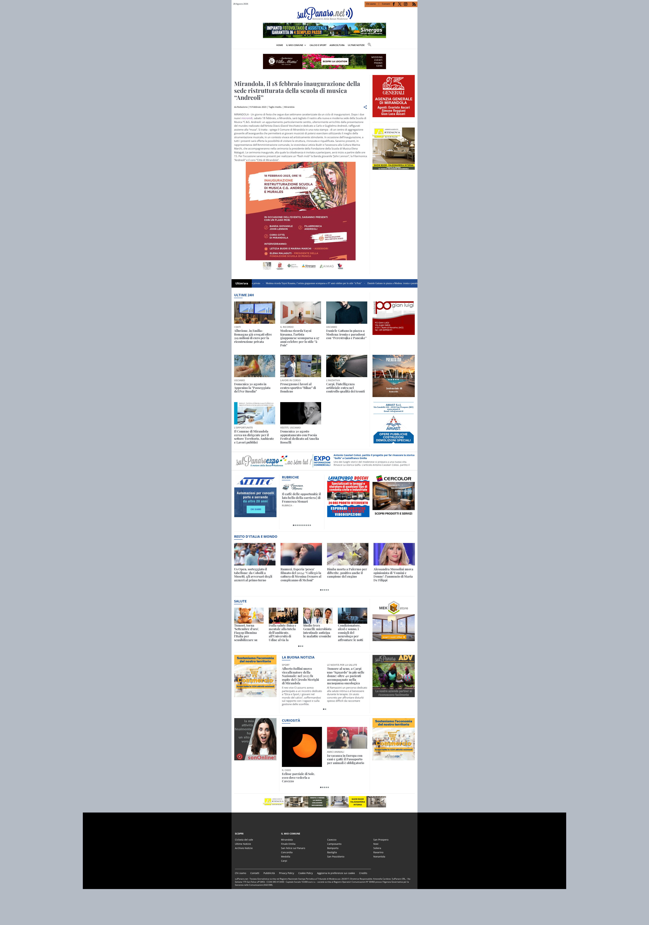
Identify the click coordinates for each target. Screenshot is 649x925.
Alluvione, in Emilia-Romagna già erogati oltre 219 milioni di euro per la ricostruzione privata (253, 336)
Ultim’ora (241, 283)
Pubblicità (269, 873)
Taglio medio (275, 106)
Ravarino (378, 852)
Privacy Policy (286, 873)
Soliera (377, 848)
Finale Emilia (288, 843)
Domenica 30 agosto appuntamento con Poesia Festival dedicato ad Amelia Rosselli (299, 437)
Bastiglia (332, 852)
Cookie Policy (305, 873)
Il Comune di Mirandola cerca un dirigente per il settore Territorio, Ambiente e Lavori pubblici (254, 437)
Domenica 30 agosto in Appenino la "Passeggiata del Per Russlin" (252, 387)
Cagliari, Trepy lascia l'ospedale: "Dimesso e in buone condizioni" (251, 572)
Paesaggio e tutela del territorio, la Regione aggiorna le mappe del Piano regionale (343, 761)
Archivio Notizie (244, 848)
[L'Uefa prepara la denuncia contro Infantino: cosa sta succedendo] (301, 554)
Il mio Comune (294, 45)
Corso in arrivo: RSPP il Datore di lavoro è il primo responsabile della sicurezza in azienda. (373, 457)
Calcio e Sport (318, 45)
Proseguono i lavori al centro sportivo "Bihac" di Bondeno (298, 387)
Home (279, 45)
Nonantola (379, 856)
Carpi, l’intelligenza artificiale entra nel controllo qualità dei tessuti (345, 387)
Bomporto (332, 848)
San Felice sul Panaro (293, 848)
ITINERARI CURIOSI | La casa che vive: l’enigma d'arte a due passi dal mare (301, 497)
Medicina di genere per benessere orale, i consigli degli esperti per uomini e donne (248, 633)
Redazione (242, 106)
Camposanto (334, 843)
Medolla (285, 856)
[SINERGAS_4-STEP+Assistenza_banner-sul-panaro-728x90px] (324, 37)
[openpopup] (414, 45)
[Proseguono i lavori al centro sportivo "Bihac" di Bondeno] (300, 366)
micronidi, (247, 118)
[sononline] (255, 758)
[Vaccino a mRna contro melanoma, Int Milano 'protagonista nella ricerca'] (352, 616)
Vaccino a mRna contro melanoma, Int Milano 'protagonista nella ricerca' (351, 633)
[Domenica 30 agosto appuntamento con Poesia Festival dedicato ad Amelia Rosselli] (300, 413)
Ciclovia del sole (244, 839)
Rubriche (290, 477)
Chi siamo (371, 4)
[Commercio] (393, 758)
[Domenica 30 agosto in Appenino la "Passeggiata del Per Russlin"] (254, 366)
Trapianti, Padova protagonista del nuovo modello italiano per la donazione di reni (281, 633)
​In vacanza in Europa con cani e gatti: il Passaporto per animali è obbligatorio (300, 759)
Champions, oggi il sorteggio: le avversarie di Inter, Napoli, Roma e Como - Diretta (394, 574)
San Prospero (380, 839)
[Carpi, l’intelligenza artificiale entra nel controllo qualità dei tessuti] (346, 366)
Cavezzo (331, 839)
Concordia (287, 852)
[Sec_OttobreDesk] (324, 61)
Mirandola (289, 106)
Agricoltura (337, 45)
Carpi (284, 860)
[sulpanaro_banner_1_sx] (393, 695)
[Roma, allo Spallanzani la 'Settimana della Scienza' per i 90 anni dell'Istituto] (318, 616)
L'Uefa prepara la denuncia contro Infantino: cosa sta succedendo (300, 572)
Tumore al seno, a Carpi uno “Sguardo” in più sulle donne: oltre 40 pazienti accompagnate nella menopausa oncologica (300, 676)
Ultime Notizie (243, 843)
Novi (375, 843)
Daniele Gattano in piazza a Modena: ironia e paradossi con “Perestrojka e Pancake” (357, 283)
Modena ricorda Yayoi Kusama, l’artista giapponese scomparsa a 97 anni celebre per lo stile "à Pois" (263, 283)
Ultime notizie (356, 45)
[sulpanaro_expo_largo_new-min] (324, 801)
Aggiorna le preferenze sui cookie (336, 873)
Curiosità (291, 720)
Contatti (386, 4)
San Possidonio (335, 856)
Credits (363, 873)
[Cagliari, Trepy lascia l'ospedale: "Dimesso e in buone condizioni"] (254, 554)
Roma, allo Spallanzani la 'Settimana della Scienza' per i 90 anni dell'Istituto (314, 633)
